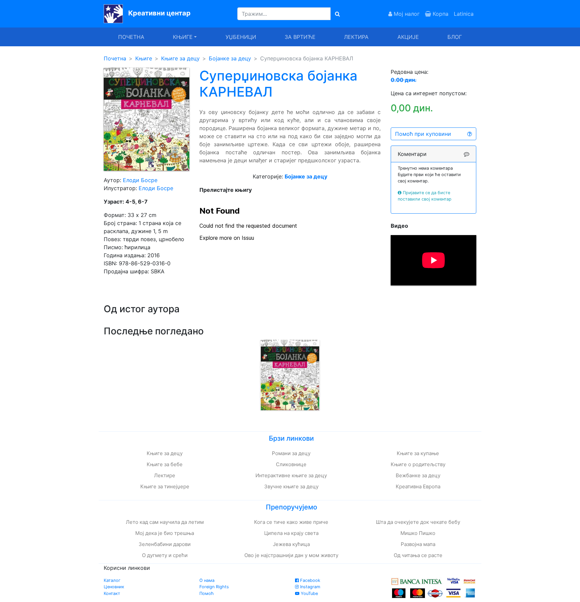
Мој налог (406, 13)
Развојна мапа (418, 544)
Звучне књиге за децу (291, 486)
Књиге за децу (180, 58)
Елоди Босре (140, 180)
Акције (408, 37)
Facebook (309, 580)
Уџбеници (241, 37)
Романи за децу (291, 453)
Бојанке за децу (230, 58)
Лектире (164, 475)
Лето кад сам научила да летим (165, 522)
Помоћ (206, 593)
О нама (206, 580)
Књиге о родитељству (418, 464)
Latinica (464, 13)
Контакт (112, 593)
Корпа (439, 13)
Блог (454, 37)
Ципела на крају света (291, 533)
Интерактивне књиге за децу (291, 475)
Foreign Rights (214, 586)
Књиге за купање (418, 453)
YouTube (308, 593)
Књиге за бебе (165, 464)
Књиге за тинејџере (164, 486)
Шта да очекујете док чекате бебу (418, 522)
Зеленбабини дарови (165, 544)
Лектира (356, 37)
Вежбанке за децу (418, 475)
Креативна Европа (418, 486)
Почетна (131, 37)
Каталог (112, 580)
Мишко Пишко (417, 533)
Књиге (143, 58)
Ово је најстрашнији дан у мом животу (291, 555)
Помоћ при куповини (423, 133)
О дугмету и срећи (165, 555)
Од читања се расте (418, 555)
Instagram (309, 586)
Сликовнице (291, 464)
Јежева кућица (291, 544)
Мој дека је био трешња (164, 533)
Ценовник (114, 586)
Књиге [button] (183, 37)
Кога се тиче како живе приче (291, 522)
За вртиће (300, 37)
